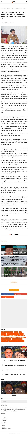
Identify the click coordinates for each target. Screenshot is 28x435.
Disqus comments (14, 289)
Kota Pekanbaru (10, 337)
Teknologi (14, 340)
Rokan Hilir (14, 339)
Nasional (23, 337)
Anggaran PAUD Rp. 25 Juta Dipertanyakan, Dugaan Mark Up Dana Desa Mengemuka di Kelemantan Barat (13, 264)
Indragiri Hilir (3, 333)
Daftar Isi (3, 425)
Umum (19, 340)
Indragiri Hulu (9, 333)
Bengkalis (12, 22)
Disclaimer (4, 416)
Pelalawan (3, 339)
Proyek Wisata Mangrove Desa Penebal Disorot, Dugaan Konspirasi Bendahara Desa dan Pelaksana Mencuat (12, 275)
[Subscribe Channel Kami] (20, 294)
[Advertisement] (14, 313)
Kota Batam (22, 335)
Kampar (21, 333)
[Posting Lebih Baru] (12, 282)
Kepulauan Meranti (9, 335)
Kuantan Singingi (17, 337)
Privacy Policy (4, 420)
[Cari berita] (26, 1)
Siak (6, 340)
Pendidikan (9, 339)
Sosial (10, 340)
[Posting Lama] (15, 282)
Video (23, 340)
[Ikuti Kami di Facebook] (7, 294)
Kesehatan (16, 335)
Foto (20, 332)
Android (11, 332)
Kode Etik (3, 417)
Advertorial (6, 332)
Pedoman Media (5, 419)
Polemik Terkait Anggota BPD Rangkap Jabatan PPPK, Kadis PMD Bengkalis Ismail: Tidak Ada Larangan (13, 253)
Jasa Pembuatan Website (7, 428)
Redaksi (3, 427)
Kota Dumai (3, 337)
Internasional (16, 333)
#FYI (2, 332)
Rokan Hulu (20, 339)
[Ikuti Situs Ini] (7, 297)
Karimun (2, 335)
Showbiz (2, 340)
